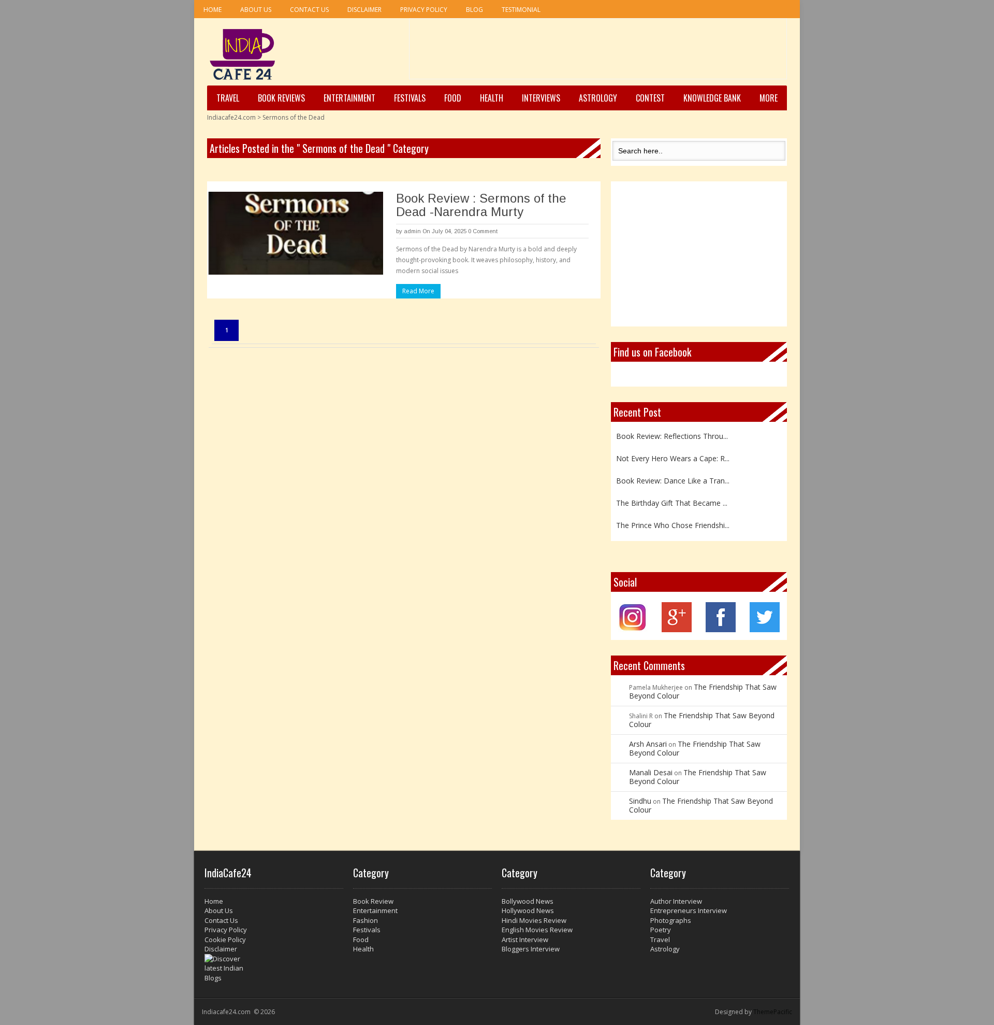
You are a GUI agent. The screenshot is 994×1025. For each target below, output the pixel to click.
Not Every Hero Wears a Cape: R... (672, 458)
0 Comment (483, 231)
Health (491, 98)
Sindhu (640, 801)
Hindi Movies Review (534, 920)
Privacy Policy (423, 9)
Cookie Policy (225, 939)
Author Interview (676, 901)
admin (412, 231)
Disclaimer (364, 9)
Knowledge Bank (712, 98)
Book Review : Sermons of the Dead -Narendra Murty (481, 205)
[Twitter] (765, 629)
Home (212, 9)
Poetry (660, 929)
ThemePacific (772, 1011)
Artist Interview (525, 939)
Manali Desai (651, 772)
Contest (650, 98)
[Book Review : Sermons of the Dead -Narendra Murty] (295, 233)
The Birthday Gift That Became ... (671, 503)
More (768, 98)
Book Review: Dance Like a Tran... (672, 481)
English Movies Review (537, 929)
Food (452, 98)
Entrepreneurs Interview (688, 910)
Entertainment (349, 98)
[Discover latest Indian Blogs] (273, 968)
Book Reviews (281, 98)
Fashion (365, 920)
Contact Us (309, 9)
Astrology (598, 98)
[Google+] (677, 629)
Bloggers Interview (531, 948)
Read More (418, 291)
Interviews (541, 98)
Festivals (410, 98)
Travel (227, 98)
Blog (474, 9)
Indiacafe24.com (231, 117)
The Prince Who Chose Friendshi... (672, 525)
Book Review (373, 901)
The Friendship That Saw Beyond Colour (703, 691)
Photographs (670, 920)
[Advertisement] (598, 52)
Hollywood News (528, 910)
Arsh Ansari (648, 744)
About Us (255, 9)
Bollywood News (527, 901)
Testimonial (521, 9)
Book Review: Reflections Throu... (672, 436)
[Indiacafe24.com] (242, 54)
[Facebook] (721, 629)
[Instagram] (633, 629)
